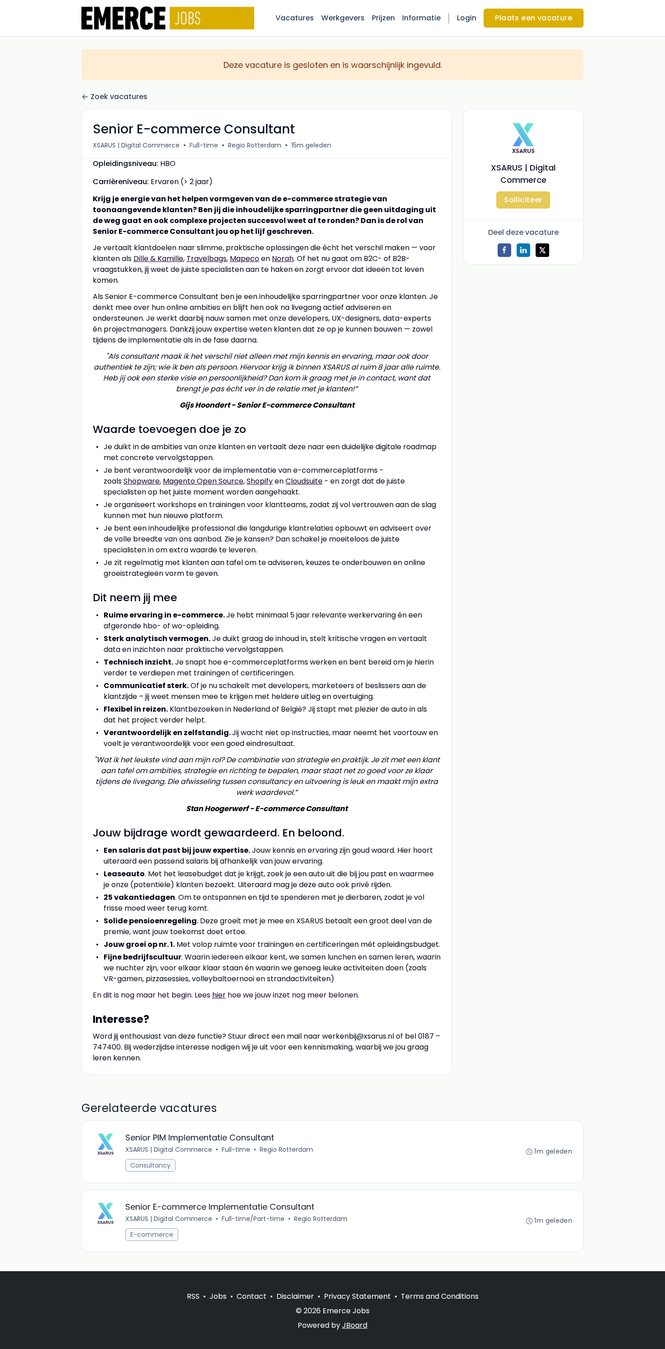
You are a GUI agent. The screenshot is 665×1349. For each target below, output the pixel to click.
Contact (251, 1296)
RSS (193, 1296)
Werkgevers (343, 18)
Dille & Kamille (158, 258)
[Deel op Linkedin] (523, 250)
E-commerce (151, 1234)
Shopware (142, 481)
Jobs (218, 1296)
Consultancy (150, 1165)
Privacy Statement (357, 1296)
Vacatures (295, 18)
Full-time (204, 145)
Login (466, 18)
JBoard (354, 1325)
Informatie (421, 18)
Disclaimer (295, 1296)
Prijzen (383, 18)
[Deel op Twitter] (542, 250)
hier (219, 995)
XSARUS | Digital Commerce (136, 145)
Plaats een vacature (533, 18)
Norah (283, 258)
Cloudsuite (304, 481)
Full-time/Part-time (253, 1218)
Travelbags (206, 258)
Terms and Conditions (440, 1296)
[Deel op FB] (504, 250)
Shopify (260, 481)
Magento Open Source (203, 481)
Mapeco (244, 258)
